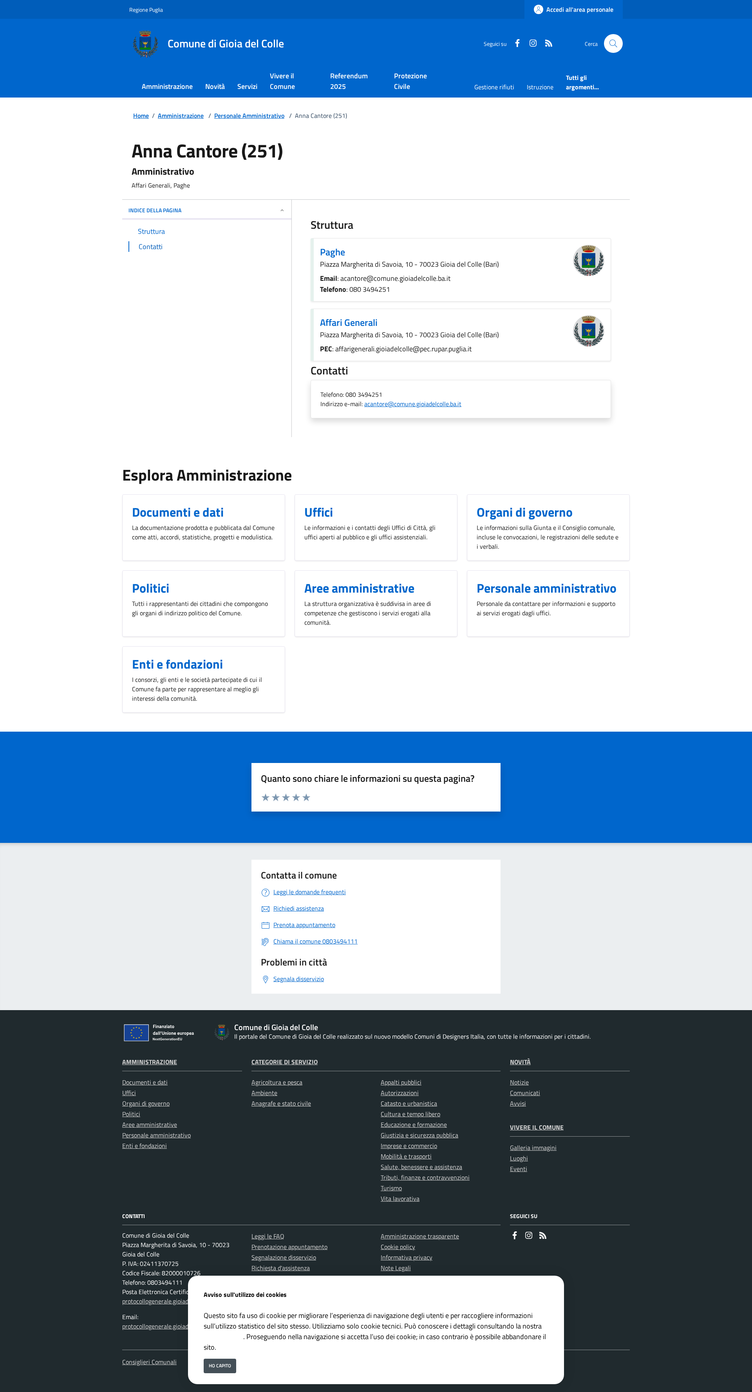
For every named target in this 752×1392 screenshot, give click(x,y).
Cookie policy (398, 1246)
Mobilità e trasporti (406, 1156)
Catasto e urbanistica (409, 1103)
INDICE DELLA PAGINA (154, 210)
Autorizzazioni (400, 1092)
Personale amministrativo (156, 1135)
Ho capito (220, 1365)
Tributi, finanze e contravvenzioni (425, 1177)
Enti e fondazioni (144, 1145)
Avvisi (518, 1103)
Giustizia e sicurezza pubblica (419, 1135)
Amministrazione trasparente (420, 1236)
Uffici (129, 1092)
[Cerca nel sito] (613, 43)
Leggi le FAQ (267, 1236)
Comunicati (525, 1092)
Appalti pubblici (401, 1082)
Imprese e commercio (409, 1145)
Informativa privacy (406, 1257)
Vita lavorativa (400, 1198)
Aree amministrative (149, 1124)
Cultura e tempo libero (410, 1114)
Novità (520, 1062)
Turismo (391, 1188)
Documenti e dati (145, 1082)
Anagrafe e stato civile (281, 1103)
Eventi (518, 1168)
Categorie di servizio (284, 1062)
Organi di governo (146, 1103)
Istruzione (540, 87)
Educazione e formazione (414, 1124)
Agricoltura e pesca (276, 1082)
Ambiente (264, 1092)
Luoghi (519, 1158)
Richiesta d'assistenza (280, 1268)
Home (141, 115)
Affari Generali (349, 322)
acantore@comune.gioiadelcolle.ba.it (412, 404)
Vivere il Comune (537, 1127)
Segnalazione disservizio (283, 1257)
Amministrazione (181, 115)
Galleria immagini (533, 1147)
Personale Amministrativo (249, 115)
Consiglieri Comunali (149, 1362)
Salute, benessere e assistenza (421, 1166)
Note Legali (396, 1268)
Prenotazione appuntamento (289, 1246)
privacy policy (223, 1336)
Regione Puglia (146, 9)
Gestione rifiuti (494, 87)
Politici (131, 1114)
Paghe (332, 252)
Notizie (519, 1082)
